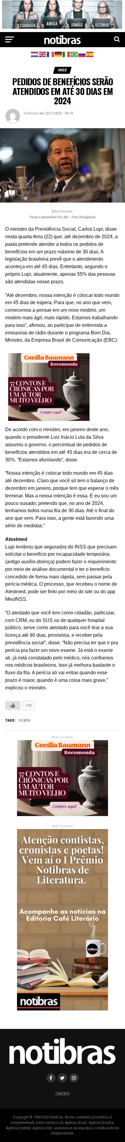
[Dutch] (35, 54)
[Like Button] (12, 705)
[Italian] (66, 54)
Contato (62, 1094)
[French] (51, 54)
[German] (58, 54)
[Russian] (82, 54)
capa (25, 721)
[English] (43, 54)
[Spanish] (90, 54)
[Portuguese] (74, 54)
